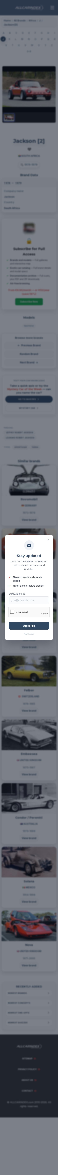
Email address (17, 594)
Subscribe (29, 625)
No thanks (29, 634)
